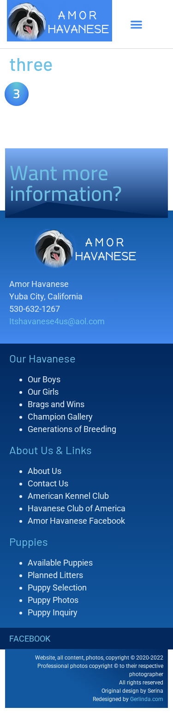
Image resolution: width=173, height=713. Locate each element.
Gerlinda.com (146, 699)
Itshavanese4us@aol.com (57, 321)
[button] (136, 24)
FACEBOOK (29, 638)
